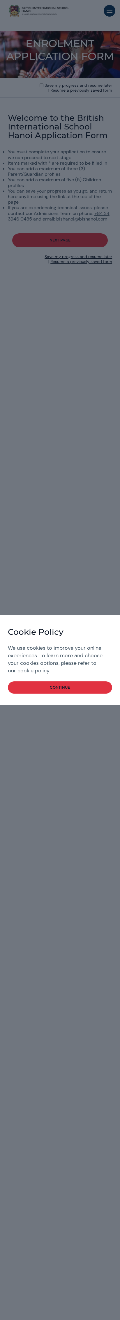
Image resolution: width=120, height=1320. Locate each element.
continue (60, 687)
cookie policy (33, 670)
